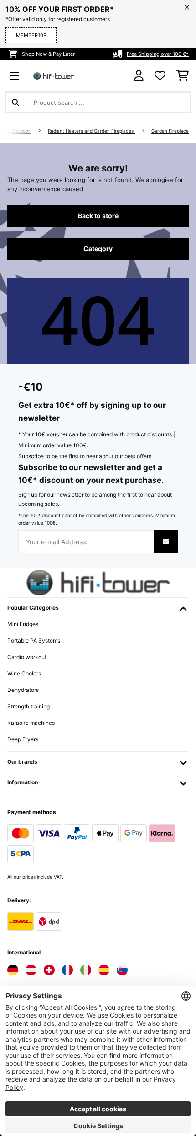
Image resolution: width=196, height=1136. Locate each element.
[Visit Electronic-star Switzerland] (49, 970)
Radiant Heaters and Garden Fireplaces (91, 131)
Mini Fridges (22, 624)
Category (98, 248)
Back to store (98, 216)
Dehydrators (23, 689)
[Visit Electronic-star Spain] (103, 970)
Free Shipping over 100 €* (158, 54)
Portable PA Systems (33, 640)
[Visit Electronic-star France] (67, 970)
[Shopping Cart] (182, 76)
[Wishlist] (160, 76)
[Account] (139, 75)
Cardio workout (26, 657)
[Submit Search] (15, 102)
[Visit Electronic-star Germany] (12, 970)
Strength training (28, 706)
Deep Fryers (22, 739)
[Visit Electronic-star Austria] (31, 970)
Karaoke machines (31, 722)
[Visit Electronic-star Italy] (85, 970)
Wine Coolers (24, 673)
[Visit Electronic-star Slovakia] (122, 970)
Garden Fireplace (170, 131)
